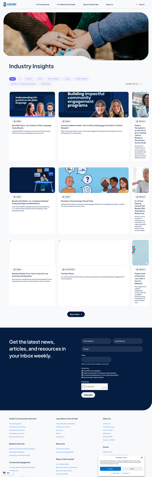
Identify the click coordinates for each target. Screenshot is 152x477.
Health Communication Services (22, 418)
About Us (109, 4)
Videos (58, 433)
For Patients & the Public (66, 4)
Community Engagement (19, 462)
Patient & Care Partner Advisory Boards (22, 449)
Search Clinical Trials (90, 4)
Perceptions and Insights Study (19, 455)
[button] (142, 457)
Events (40, 79)
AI (20, 79)
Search (142, 4)
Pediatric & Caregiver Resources (23, 84)
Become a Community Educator (66, 467)
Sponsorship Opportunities (93, 377)
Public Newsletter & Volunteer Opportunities (99, 373)
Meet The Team (108, 430)
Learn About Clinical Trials (67, 418)
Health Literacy (54, 79)
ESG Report (107, 433)
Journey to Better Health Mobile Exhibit (22, 467)
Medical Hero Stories (63, 427)
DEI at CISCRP (107, 437)
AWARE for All (13, 471)
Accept (110, 469)
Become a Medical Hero (64, 471)
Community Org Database (65, 452)
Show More (74, 314)
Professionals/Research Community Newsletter (101, 375)
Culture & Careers (109, 427)
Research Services (17, 444)
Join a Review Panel (62, 464)
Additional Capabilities (16, 452)
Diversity (29, 79)
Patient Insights (81, 79)
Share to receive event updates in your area (95, 364)
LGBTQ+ (67, 79)
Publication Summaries (17, 433)
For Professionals (42, 4)
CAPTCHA (85, 382)
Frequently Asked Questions (65, 424)
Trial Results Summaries (17, 430)
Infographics (60, 437)
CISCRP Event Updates (92, 371)
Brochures (59, 430)
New (12, 79)
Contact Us (106, 424)
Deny (132, 469)
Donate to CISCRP (62, 474)
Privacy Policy (125, 473)
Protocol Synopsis (15, 424)
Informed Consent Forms (17, 427)
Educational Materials (16, 437)
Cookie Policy (116, 473)
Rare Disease (46, 84)
